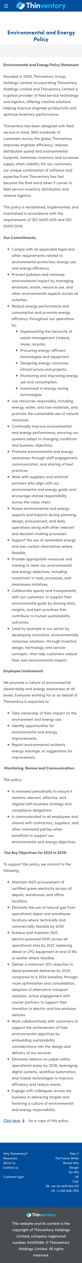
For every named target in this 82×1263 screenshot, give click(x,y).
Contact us (10, 1167)
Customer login (13, 1176)
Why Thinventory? (15, 1153)
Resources (10, 1158)
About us (9, 1163)
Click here (11, 1120)
